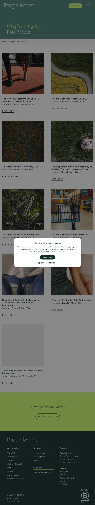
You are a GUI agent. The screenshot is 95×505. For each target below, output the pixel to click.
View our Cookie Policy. (58, 251)
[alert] (47, 252)
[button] (47, 263)
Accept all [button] (47, 257)
